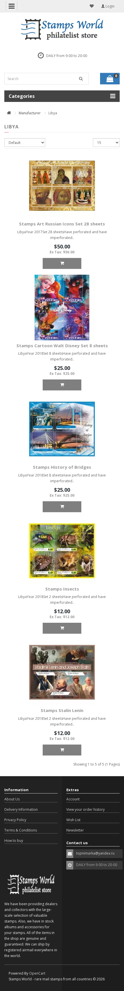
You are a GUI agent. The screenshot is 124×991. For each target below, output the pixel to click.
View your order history (85, 809)
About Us (12, 799)
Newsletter (75, 830)
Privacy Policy (15, 819)
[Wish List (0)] (91, 6)
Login (109, 6)
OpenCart (37, 973)
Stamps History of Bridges (62, 467)
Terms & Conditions (20, 830)
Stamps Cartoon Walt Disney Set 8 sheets (62, 345)
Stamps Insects (62, 589)
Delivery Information (21, 809)
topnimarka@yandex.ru (95, 853)
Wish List (73, 819)
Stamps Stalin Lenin (62, 710)
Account (73, 799)
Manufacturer (30, 113)
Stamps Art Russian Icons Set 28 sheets (62, 224)
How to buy (13, 840)
